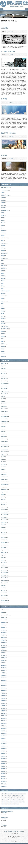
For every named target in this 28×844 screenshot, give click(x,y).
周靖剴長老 (3, 637)
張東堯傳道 (3, 647)
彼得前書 (3, 255)
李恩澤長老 (3, 672)
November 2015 (4, 602)
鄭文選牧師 (3, 751)
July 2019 (3, 494)
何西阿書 (3, 205)
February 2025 (4, 408)
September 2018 (4, 519)
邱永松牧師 (3, 743)
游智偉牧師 (3, 700)
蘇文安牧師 (11, 31)
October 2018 (4, 517)
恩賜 (3, 795)
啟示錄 (2, 235)
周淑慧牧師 (3, 635)
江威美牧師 (3, 695)
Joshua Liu (3, 612)
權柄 (17, 797)
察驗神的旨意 (3, 243)
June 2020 (3, 466)
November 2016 (4, 575)
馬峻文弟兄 (3, 778)
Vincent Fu (3, 617)
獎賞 (9, 799)
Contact (22, 831)
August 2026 (3, 363)
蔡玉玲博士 (3, 730)
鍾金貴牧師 (3, 756)
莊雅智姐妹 (3, 720)
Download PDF (17, 31)
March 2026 (3, 376)
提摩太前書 (3, 265)
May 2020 (3, 469)
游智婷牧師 (3, 703)
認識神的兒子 (3, 343)
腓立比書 (3, 331)
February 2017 (4, 567)
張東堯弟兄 (3, 650)
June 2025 (3, 398)
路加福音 (3, 346)
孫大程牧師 (3, 642)
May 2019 (3, 499)
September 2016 (4, 580)
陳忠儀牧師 (3, 763)
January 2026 (4, 381)
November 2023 (4, 446)
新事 (6, 797)
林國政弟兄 (3, 683)
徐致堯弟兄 (3, 660)
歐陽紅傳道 (3, 693)
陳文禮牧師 (3, 771)
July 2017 (3, 555)
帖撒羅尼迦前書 (4, 253)
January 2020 (4, 479)
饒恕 (17, 804)
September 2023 (4, 451)
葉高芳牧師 (3, 723)
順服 (14, 804)
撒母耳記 (3, 270)
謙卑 (23, 801)
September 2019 (4, 489)
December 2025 (4, 383)
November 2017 (4, 545)
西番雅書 (3, 333)
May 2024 (3, 431)
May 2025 (3, 401)
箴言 (2, 306)
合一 (2, 227)
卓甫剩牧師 (3, 625)
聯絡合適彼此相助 (4, 328)
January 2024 (4, 441)
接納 (23, 795)
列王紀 (2, 217)
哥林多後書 (3, 233)
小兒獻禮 (3, 245)
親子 (2, 338)
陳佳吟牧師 (3, 758)
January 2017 (4, 570)
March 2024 (3, 436)
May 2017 (3, 560)
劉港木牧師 (11, 136)
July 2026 (3, 366)
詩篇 (2, 341)
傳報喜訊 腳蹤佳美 (4, 210)
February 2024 (4, 439)
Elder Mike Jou (4, 609)
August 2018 (3, 522)
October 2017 (4, 547)
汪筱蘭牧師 (3, 698)
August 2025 (3, 393)
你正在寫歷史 (4, 28)
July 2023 (3, 456)
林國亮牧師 (3, 680)
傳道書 (2, 212)
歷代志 (2, 280)
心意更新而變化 (4, 258)
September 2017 (4, 550)
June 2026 (3, 368)
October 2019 (4, 487)
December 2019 (4, 481)
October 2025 (4, 388)
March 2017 (3, 565)
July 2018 (3, 524)
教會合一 (3, 273)
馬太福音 (3, 356)
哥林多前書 (3, 230)
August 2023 (3, 454)
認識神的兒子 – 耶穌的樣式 (8, 133)
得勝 (24, 793)
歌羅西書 (3, 278)
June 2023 (3, 459)
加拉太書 (3, 222)
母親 (2, 283)
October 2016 (4, 577)
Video (15, 31)
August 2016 (3, 582)
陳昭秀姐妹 (3, 773)
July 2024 (3, 426)
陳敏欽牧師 (3, 768)
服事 (12, 797)
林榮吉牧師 (11, 102)
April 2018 (3, 532)
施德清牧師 (3, 667)
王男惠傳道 (3, 705)
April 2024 (3, 434)
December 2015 (4, 600)
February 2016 (4, 595)
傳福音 (12, 793)
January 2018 (4, 539)
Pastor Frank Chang (5, 614)
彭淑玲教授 (3, 657)
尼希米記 (3, 248)
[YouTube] (17, 833)
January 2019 (4, 509)
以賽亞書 (3, 202)
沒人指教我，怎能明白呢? (8, 51)
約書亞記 (3, 311)
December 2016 (4, 572)
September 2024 (4, 421)
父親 (6, 799)
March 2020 (3, 474)
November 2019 (4, 484)
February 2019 (4, 507)
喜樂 (15, 793)
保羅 (6, 793)
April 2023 (3, 464)
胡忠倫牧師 (3, 715)
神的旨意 (12, 799)
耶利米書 (3, 323)
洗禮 (2, 288)
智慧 (9, 797)
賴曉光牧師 (3, 741)
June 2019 (3, 497)
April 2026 (3, 373)
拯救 (20, 795)
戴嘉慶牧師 (3, 665)
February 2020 (4, 476)
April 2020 (3, 471)
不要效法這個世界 (4, 190)
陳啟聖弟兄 (3, 761)
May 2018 (3, 529)
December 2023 (4, 444)
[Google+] (15, 833)
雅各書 (2, 351)
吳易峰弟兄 (3, 627)
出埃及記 (3, 215)
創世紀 (2, 220)
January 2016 (4, 597)
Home (5, 831)
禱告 (22, 799)
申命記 (2, 298)
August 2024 (3, 423)
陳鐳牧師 (3, 776)
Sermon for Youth (5, 187)
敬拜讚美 (3, 275)
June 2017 (3, 557)
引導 (21, 793)
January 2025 (4, 411)
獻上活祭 (3, 293)
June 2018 (3, 527)
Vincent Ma (3, 620)
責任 (6, 804)
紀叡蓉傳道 (3, 713)
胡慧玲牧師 (3, 718)
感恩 (2, 260)
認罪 (17, 801)
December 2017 (4, 542)
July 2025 (3, 396)
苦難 (12, 801)
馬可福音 (3, 354)
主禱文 (2, 192)
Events (14, 831)
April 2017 (3, 562)
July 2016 (3, 585)
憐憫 (2, 263)
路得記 (2, 348)
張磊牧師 (3, 652)
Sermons (10, 831)
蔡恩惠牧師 (3, 728)
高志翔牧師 (3, 781)
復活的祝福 (4, 155)
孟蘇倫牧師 (3, 640)
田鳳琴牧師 (3, 710)
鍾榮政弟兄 (3, 753)
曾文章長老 (11, 54)
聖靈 (6, 801)
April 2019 (3, 502)
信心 (9, 793)
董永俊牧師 (3, 725)
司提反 (2, 225)
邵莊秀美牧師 (3, 746)
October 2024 (4, 418)
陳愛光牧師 (3, 766)
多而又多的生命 (4, 238)
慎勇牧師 (3, 662)
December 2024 (4, 413)
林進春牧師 (3, 690)
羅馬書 (2, 321)
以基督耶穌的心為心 (5, 195)
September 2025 (4, 391)
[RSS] (10, 833)
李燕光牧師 (3, 675)
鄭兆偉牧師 (3, 748)
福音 (19, 799)
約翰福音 (3, 318)
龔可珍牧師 (3, 786)
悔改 (6, 795)
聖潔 (3, 801)
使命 (3, 793)
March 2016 (3, 592)
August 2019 (3, 492)
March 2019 (3, 504)
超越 (9, 804)
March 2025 (3, 406)
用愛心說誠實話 (4, 296)
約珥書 (2, 313)
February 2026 (4, 378)
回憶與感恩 (4, 99)
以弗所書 (3, 197)
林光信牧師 (3, 677)
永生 (23, 797)
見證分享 (3, 336)
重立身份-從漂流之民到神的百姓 (7, 811)
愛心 (11, 795)
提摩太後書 (3, 268)
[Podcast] (12, 833)
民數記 (2, 285)
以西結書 (3, 200)
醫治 (12, 804)
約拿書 (2, 308)
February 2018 (4, 537)
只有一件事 (3, 824)
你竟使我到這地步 (4, 817)
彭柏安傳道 (3, 655)
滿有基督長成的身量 (5, 291)
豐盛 (3, 804)
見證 (14, 801)
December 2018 (4, 512)
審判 (18, 793)
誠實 (20, 801)
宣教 (2, 240)
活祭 (3, 799)
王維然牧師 (3, 708)
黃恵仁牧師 (3, 783)
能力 (9, 801)
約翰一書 (3, 316)
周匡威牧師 (3, 632)
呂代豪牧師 (3, 630)
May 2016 (3, 587)
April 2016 (3, 590)
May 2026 (3, 371)
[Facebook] (14, 833)
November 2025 (4, 386)
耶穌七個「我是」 (4, 326)
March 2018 (3, 534)
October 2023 (4, 449)
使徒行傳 (3, 207)
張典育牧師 (3, 645)
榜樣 (14, 797)
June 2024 (3, 429)
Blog (18, 831)
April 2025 (3, 403)
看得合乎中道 (3, 301)
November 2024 (4, 416)
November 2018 (4, 514)
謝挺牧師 (3, 738)
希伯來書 (3, 250)
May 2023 (3, 461)
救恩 (3, 797)
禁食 (2, 303)
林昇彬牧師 (3, 685)
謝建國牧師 (3, 735)
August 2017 (3, 552)
